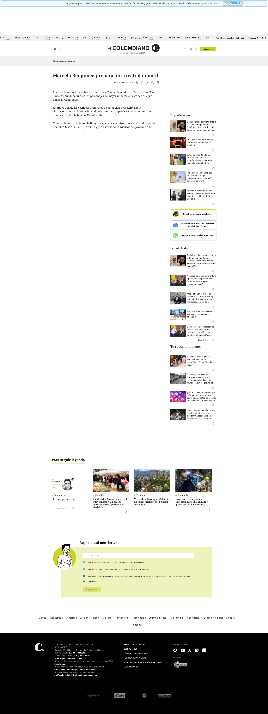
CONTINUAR (233, 3)
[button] (212, 135)
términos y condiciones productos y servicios (109, 563)
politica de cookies (211, 3)
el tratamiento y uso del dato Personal (105, 570)
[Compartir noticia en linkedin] (158, 82)
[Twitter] (147, 83)
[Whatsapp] (142, 82)
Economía (141, 495)
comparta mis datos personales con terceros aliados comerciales (137, 576)
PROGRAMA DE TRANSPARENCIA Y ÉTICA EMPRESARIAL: (79, 667)
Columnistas (60, 495)
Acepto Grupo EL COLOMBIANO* (115, 563)
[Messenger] (137, 82)
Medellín (99, 495)
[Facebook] (152, 82)
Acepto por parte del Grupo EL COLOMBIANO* (117, 570)
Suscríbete (208, 49)
